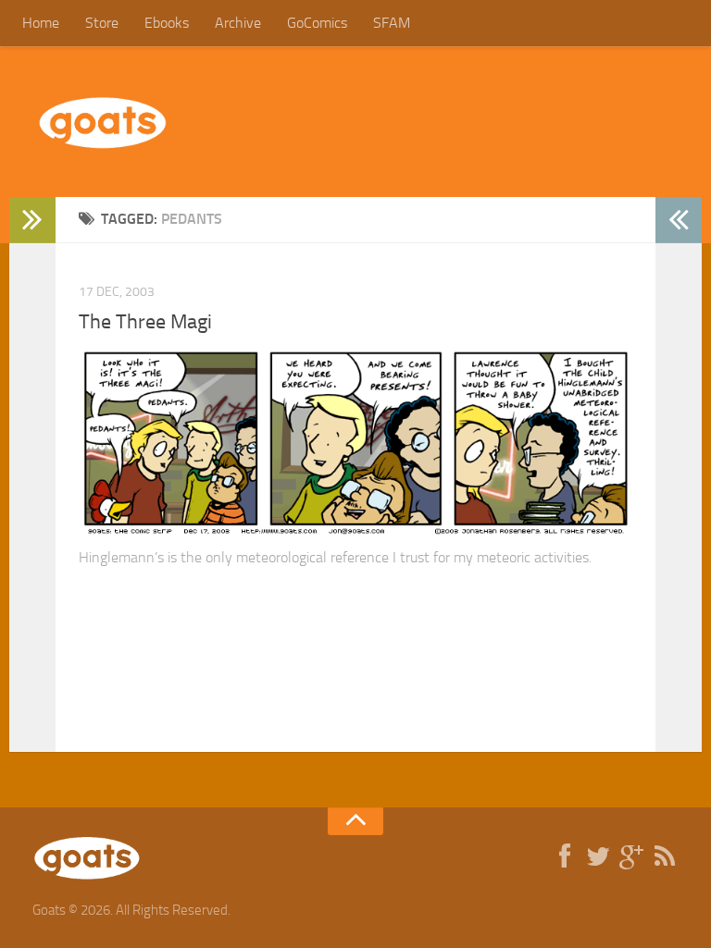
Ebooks (166, 22)
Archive (238, 22)
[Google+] (631, 857)
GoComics (317, 22)
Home (40, 22)
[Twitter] (598, 857)
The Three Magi (145, 322)
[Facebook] (565, 857)
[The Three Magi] (355, 533)
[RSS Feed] (665, 857)
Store (101, 22)
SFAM (391, 22)
